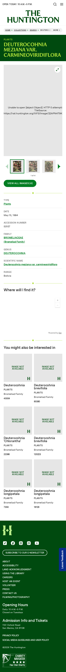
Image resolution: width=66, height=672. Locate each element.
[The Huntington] (33, 16)
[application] (33, 314)
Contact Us (9, 593)
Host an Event (11, 581)
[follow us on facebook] (12, 543)
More (55, 30)
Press (6, 589)
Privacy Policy (10, 635)
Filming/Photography (16, 597)
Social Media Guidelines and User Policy (25, 640)
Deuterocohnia (14, 385)
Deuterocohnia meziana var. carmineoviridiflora (30, 264)
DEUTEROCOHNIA (14, 253)
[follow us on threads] (20, 543)
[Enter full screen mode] (57, 70)
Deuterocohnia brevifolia (44, 386)
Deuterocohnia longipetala (14, 492)
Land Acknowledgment (16, 569)
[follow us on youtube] (36, 543)
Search (33, 30)
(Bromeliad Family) (14, 241)
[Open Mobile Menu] (62, 4)
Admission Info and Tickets (25, 620)
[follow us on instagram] (28, 543)
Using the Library (13, 573)
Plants (7, 203)
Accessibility (10, 565)
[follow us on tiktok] (4, 543)
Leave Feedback (62, 559)
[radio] (17, 166)
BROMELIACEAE (13, 237)
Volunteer (9, 585)
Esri (60, 333)
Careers (7, 577)
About (6, 561)
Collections (20, 30)
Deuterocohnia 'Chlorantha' (14, 439)
